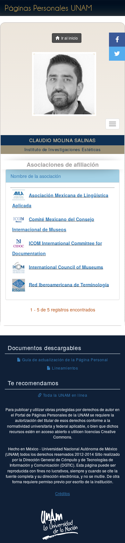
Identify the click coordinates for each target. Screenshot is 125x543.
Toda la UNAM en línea (64, 395)
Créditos (62, 493)
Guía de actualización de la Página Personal (64, 359)
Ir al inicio (68, 38)
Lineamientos (64, 368)
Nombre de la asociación (36, 176)
